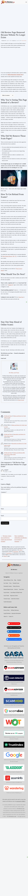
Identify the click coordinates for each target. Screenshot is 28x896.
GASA (20, 550)
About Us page (21, 400)
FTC (16, 256)
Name (2, 508)
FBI (13, 256)
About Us (5, 556)
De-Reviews (14, 569)
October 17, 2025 (7, 471)
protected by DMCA (20, 801)
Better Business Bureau (7, 256)
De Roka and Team (8, 416)
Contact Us (10, 284)
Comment (4, 492)
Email (2, 515)
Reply (2, 479)
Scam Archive (24, 40)
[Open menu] (26, 2)
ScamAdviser (15, 551)
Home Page (21, 297)
